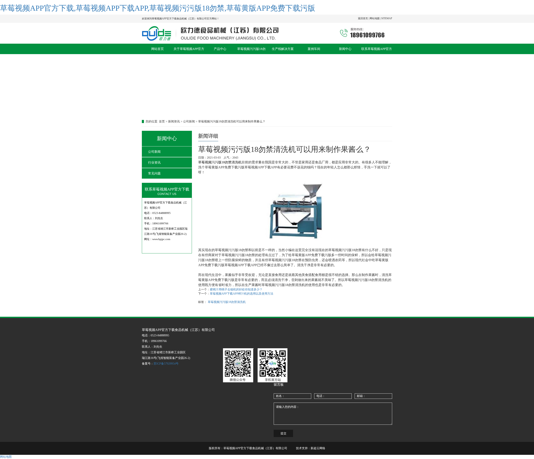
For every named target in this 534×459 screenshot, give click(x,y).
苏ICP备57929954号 (166, 363)
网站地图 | (375, 18)
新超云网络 (318, 448)
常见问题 (154, 173)
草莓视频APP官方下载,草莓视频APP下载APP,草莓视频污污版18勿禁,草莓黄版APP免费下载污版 (157, 8)
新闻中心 (345, 49)
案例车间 (314, 49)
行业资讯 (154, 162)
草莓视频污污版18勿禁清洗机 (227, 302)
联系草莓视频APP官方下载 (376, 50)
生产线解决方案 (283, 49)
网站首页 (157, 49)
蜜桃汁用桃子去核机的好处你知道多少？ (236, 289)
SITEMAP (386, 18)
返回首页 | (364, 18)
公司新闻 (154, 151)
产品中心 (220, 49)
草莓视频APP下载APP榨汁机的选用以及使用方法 (241, 293)
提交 (283, 433)
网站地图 (6, 456)
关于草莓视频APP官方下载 (189, 50)
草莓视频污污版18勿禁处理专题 (251, 50)
